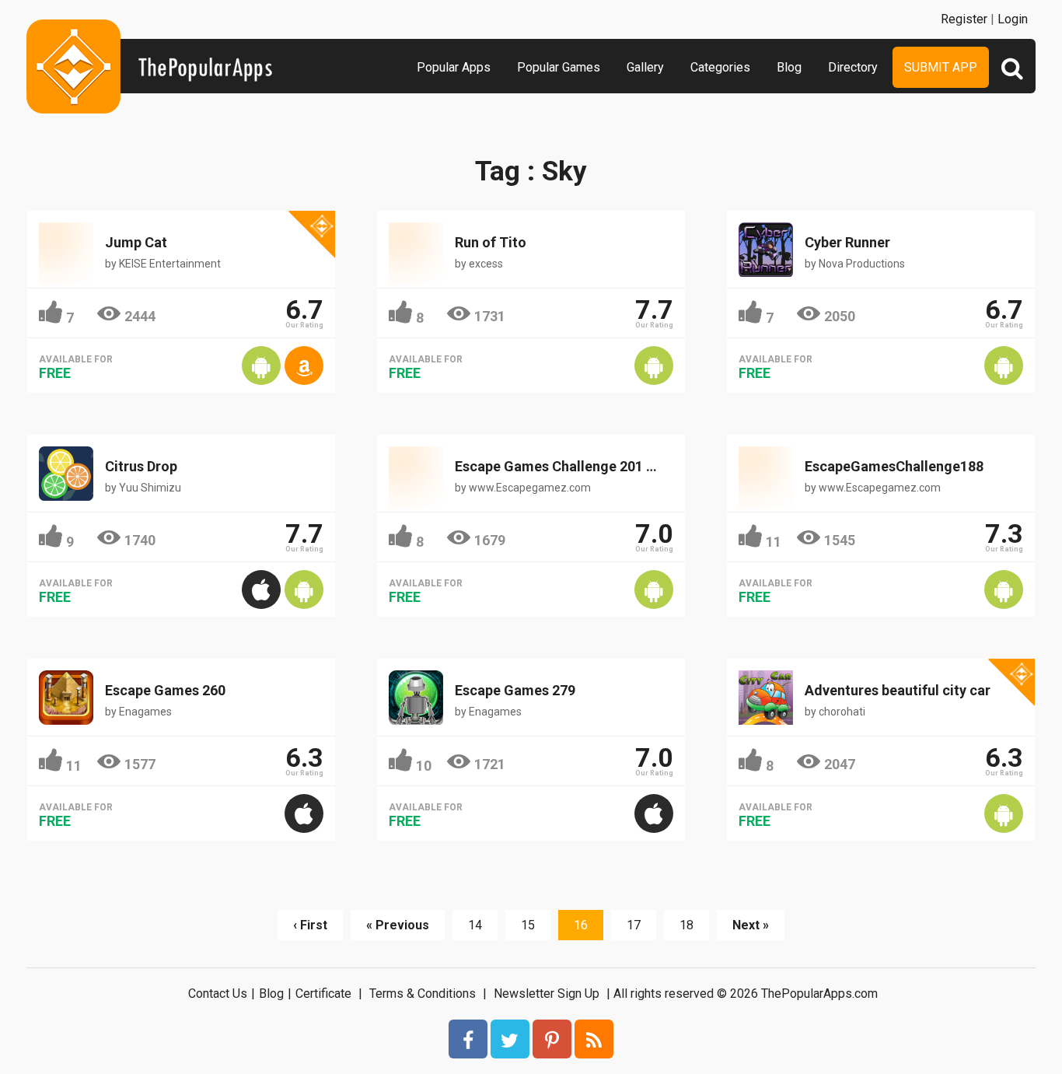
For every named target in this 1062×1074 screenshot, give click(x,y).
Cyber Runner (847, 242)
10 (423, 765)
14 (475, 925)
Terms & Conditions (422, 993)
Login (1012, 19)
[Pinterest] (552, 1039)
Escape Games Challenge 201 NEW (565, 466)
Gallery (645, 67)
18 (686, 925)
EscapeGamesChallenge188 (894, 466)
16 (581, 925)
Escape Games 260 (165, 690)
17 (634, 925)
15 (528, 925)
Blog (789, 67)
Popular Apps (454, 67)
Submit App (940, 67)
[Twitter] (510, 1039)
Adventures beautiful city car (897, 690)
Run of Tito (490, 242)
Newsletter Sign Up (546, 993)
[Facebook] (468, 1039)
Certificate (323, 993)
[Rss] (594, 1039)
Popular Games (558, 67)
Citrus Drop (141, 466)
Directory (853, 67)
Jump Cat (136, 242)
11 (773, 542)
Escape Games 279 (515, 690)
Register (964, 19)
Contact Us (217, 993)
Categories (720, 67)
